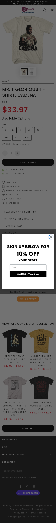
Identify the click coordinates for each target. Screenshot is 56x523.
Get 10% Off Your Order (28, 274)
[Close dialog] (51, 237)
